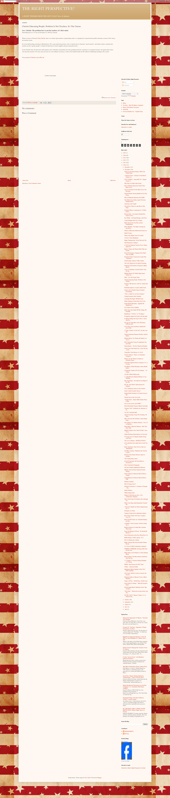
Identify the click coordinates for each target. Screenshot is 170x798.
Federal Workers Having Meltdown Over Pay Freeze (135, 194)
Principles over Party (129, 511)
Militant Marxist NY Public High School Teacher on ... (134, 274)
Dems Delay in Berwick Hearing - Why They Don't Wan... (135, 427)
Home (69, 180)
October (127, 599)
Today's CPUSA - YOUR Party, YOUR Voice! (136, 581)
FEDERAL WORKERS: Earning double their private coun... (135, 549)
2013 (124, 158)
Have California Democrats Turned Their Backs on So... (134, 186)
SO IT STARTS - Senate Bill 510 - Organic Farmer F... (135, 180)
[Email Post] (41, 102)
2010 (124, 165)
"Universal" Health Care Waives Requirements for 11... (136, 507)
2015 (124, 153)
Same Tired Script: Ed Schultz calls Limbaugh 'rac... (136, 499)
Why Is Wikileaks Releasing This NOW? (134, 197)
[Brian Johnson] (126, 759)
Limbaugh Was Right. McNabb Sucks (133, 299)
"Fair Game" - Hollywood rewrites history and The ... (136, 591)
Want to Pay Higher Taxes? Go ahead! (134, 235)
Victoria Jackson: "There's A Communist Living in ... (134, 355)
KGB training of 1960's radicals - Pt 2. (134, 537)
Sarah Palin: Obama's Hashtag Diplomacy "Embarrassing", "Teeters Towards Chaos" (133, 676)
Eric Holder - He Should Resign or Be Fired (135, 218)
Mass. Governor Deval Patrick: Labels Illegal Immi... (135, 419)
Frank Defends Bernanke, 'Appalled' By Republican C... (134, 304)
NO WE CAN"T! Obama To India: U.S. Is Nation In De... (135, 595)
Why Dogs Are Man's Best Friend (132, 183)
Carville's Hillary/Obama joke (131, 374)
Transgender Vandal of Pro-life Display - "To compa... (135, 371)
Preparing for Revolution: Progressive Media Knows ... (135, 266)
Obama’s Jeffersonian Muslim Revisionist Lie (135, 230)
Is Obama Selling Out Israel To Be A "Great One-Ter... (135, 319)
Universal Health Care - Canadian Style (133, 111)
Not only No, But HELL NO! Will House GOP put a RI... (134, 323)
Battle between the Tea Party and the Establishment (133, 223)
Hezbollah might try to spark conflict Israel (135, 287)
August (127, 604)
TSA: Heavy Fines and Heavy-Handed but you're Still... (135, 327)
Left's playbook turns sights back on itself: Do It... (136, 443)
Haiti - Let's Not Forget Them (132, 277)
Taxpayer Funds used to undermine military (135, 513)
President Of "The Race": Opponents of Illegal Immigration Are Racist (134, 628)
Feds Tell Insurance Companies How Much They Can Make (135, 253)
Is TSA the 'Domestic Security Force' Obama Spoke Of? (135, 245)
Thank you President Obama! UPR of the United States (134, 172)
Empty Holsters (128, 490)
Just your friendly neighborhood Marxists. (134, 467)
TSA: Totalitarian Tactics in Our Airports (134, 388)
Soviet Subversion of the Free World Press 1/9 (136, 535)
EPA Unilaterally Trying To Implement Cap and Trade (135, 342)
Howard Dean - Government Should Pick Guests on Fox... (134, 214)
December (127, 167)
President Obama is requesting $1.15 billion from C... (135, 210)
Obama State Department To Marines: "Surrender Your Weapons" (135, 618)
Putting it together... (129, 481)
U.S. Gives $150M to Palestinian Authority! (135, 546)
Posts (124, 82)
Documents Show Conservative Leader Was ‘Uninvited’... (135, 257)
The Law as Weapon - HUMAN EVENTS (135, 440)
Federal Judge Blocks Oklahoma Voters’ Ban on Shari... (135, 588)
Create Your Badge (125, 761)
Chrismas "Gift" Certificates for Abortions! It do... (135, 409)
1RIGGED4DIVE (129, 731)
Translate (133, 96)
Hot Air (42, 57)
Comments (126, 85)
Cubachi (33, 57)
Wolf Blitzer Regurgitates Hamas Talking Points (135, 666)
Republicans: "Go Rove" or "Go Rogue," (134, 314)
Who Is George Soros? (130, 484)
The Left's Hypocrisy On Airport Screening (135, 263)
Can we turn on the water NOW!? (132, 403)
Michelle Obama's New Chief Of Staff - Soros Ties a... (135, 431)
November (127, 169)
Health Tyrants (128, 233)
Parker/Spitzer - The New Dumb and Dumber (135, 346)
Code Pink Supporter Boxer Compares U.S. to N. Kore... (136, 363)
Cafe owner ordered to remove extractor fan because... (135, 573)
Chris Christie (41, 38)
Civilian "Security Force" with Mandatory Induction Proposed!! (133, 657)
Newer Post (25, 180)
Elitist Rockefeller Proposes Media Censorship (136, 406)
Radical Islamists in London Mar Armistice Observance (135, 528)
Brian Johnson (124, 741)
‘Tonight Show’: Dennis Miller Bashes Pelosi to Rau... (135, 400)
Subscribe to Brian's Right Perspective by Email (133, 768)
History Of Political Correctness (131, 107)
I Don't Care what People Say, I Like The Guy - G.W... (136, 349)
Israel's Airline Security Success (132, 391)
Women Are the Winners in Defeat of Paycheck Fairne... (133, 359)
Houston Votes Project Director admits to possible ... (134, 455)
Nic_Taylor (88, 777)
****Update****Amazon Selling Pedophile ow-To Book (135, 561)
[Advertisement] (69, 166)
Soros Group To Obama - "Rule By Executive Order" (135, 584)
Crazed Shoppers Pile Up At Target (133, 220)
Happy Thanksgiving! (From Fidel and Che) (135, 240)
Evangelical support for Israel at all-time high (135, 316)
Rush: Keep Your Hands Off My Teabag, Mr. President (135, 310)
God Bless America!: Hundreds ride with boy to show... (135, 451)
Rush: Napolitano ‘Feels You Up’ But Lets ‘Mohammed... (135, 447)
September (127, 602)
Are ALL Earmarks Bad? (130, 412)
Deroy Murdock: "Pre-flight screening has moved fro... (134, 227)
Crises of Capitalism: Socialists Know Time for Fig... (135, 270)
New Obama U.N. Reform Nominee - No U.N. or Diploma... (136, 423)
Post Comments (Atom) (35, 183)
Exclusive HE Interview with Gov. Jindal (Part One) (136, 284)
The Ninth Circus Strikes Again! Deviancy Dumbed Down (135, 200)
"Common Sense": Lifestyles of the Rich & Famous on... (135, 176)
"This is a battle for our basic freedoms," (134, 294)
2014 (124, 155)
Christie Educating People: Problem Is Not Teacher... (135, 280)
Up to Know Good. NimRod (131, 307)
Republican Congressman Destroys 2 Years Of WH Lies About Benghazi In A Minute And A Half (134, 638)
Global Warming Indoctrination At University (135, 434)
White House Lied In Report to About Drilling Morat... (136, 553)
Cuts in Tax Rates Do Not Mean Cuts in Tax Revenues (135, 190)
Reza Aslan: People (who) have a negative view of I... (134, 516)
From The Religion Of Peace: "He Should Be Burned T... (135, 532)
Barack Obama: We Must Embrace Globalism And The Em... (135, 557)
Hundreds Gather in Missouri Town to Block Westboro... (135, 577)
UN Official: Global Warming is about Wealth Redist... (135, 367)
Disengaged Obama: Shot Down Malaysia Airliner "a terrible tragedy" (133, 698)
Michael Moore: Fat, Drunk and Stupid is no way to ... (135, 339)
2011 (124, 162)
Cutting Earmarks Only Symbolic (132, 296)
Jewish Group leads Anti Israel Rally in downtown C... (134, 461)
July (126, 607)
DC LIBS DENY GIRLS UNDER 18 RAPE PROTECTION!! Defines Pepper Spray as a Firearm (134, 710)
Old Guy (127, 734)
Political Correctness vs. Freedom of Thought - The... (135, 487)
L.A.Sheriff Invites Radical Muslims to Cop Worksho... (135, 377)
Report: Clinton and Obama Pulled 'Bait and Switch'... (135, 249)
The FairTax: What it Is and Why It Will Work (134, 207)
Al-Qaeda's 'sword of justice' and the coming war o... (135, 524)
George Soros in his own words (132, 397)
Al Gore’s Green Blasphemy (131, 238)
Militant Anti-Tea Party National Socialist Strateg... (134, 470)
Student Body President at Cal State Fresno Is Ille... (135, 394)
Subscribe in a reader (126, 127)
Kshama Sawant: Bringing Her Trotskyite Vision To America (135, 648)
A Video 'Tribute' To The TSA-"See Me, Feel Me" (135, 331)
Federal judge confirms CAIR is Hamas (134, 261)
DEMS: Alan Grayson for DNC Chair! (134, 564)
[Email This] (44, 103)
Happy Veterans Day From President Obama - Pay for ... (135, 543)
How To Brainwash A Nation (131, 540)
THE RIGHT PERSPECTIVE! (48, 8)
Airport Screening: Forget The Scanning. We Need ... (135, 415)
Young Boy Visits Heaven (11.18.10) (133, 352)
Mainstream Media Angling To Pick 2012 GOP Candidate (134, 570)
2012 (124, 160)
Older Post (113, 180)
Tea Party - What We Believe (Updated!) (133, 105)
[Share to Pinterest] (51, 103)
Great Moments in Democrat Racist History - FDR (135, 478)
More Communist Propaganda (131, 465)
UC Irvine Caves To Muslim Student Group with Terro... (135, 437)
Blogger (99, 777)
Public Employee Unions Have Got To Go (134, 301)
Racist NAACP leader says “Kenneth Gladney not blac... (135, 520)
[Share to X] (47, 103)
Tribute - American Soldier (131, 567)
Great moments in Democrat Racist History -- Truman (135, 474)
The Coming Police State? (131, 458)
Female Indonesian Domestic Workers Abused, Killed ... (136, 335)
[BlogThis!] (45, 103)
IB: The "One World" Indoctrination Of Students (134, 385)
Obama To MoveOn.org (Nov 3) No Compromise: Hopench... (133, 495)
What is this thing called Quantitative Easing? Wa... (135, 503)
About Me (125, 109)
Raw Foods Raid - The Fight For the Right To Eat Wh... (136, 381)
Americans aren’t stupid (130, 204)
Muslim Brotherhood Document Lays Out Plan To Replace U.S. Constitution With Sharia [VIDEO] (134, 686)
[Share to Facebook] (49, 103)
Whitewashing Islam (129, 493)
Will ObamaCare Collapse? (131, 243)
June (126, 609)
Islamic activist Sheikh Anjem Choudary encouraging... (134, 290)
